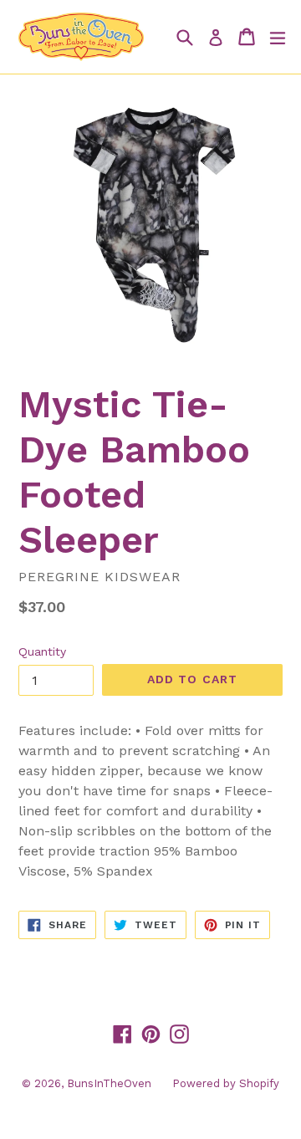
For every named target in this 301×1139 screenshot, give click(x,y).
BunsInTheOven (109, 1083)
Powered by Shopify (225, 1083)
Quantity (42, 651)
